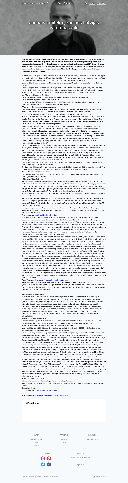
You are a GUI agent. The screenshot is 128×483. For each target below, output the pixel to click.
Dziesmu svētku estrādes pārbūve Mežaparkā (51, 280)
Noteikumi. (55, 477)
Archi (64, 3)
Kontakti (64, 439)
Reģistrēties (101, 3)
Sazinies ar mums (92, 439)
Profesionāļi (40, 3)
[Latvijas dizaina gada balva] (64, 414)
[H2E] (48, 414)
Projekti (32, 3)
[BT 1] (33, 414)
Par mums (64, 442)
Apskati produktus (36, 439)
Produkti (25, 3)
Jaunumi (36, 445)
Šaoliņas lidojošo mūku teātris (46, 215)
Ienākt (92, 3)
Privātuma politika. (45, 477)
